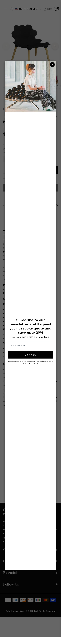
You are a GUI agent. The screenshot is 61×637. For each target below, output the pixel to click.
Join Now (30, 354)
